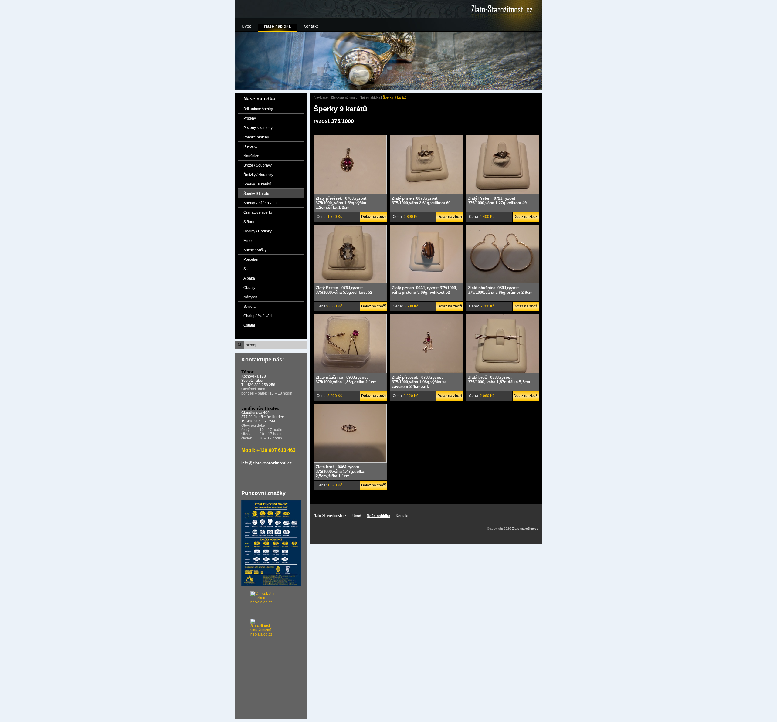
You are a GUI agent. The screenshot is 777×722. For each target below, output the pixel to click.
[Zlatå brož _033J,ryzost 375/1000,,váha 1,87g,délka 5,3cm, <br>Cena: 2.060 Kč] (502, 343)
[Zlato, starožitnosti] (493, 9)
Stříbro (248, 222)
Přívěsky (250, 146)
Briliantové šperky (258, 109)
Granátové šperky (258, 212)
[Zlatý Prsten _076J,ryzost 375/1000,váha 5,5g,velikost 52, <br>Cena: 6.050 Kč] (350, 254)
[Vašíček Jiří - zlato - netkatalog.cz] (255, 605)
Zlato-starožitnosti (344, 97)
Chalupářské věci (257, 316)
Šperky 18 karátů (257, 184)
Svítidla (249, 306)
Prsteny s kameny (258, 128)
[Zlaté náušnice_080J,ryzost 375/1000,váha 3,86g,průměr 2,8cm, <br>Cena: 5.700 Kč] (502, 254)
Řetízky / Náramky (258, 175)
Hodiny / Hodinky (257, 231)
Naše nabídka (277, 26)
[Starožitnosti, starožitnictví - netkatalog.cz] (255, 625)
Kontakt (310, 26)
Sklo (247, 269)
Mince (248, 241)
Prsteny (249, 118)
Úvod (247, 26)
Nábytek (250, 297)
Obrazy (249, 288)
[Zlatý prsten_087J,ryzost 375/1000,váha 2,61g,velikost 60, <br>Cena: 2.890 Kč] (426, 164)
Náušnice (251, 156)
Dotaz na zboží (373, 217)
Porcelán (250, 259)
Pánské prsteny (256, 137)
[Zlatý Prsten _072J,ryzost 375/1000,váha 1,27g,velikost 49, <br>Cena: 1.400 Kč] (502, 164)
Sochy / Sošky (254, 250)
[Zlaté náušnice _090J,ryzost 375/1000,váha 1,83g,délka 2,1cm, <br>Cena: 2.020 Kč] (350, 343)
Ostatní (249, 325)
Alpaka (249, 278)
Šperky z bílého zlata (260, 203)
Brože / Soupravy (257, 165)
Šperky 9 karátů (256, 194)
